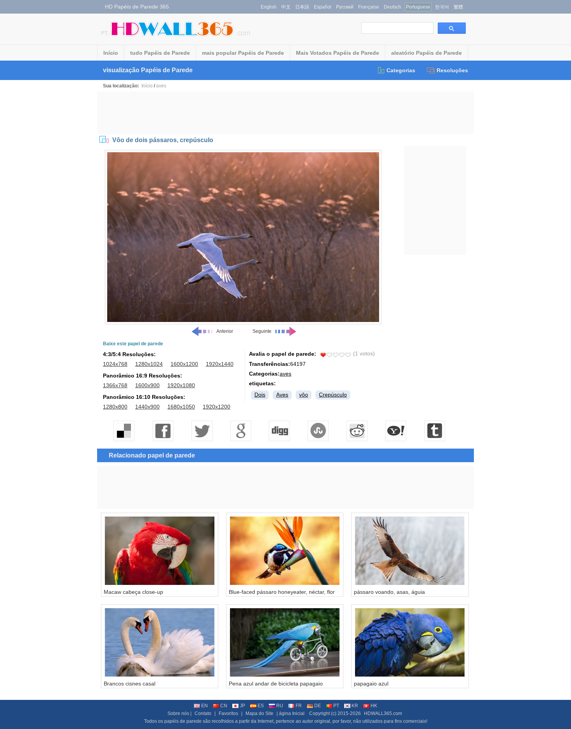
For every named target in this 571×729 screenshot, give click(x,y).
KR (355, 705)
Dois (259, 394)
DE (317, 705)
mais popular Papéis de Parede (243, 53)
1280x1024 (149, 364)
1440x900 (147, 407)
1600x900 (147, 385)
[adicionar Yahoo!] (396, 430)
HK (374, 705)
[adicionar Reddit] (357, 430)
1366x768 (115, 385)
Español (322, 7)
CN (223, 705)
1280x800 (115, 407)
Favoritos (228, 713)
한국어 (442, 7)
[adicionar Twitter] (202, 430)
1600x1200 (184, 364)
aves (161, 86)
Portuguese (418, 7)
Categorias (400, 70)
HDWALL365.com (383, 713)
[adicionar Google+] (240, 430)
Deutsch (392, 7)
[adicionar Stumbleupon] (318, 430)
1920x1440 (219, 364)
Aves (282, 394)
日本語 (302, 7)
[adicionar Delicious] (124, 430)
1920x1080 (181, 385)
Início (110, 53)
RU (279, 705)
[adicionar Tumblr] (435, 430)
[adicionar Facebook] (163, 430)
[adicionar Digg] (279, 430)
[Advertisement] (285, 113)
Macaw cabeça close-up (133, 592)
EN (204, 705)
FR (299, 705)
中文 (286, 7)
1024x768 (115, 364)
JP (242, 705)
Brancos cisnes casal (129, 683)
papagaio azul (371, 683)
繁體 (458, 7)
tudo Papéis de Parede (160, 53)
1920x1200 (216, 407)
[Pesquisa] (451, 28)
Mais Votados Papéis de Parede (337, 53)
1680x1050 (181, 407)
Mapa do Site (259, 713)
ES (261, 705)
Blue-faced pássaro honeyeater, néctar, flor (282, 592)
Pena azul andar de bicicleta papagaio (276, 683)
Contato (203, 713)
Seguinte (262, 331)
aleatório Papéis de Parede (426, 53)
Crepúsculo (333, 394)
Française (368, 7)
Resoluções (452, 70)
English (269, 7)
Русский (344, 7)
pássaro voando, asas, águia (389, 592)
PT (336, 705)
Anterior (224, 331)
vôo (303, 394)
